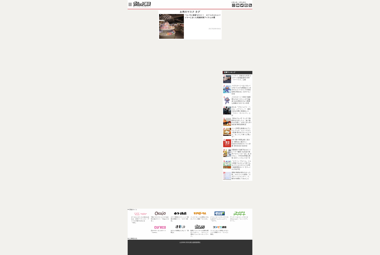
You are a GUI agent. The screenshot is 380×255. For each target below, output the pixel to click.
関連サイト (133, 209)
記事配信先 (133, 238)
